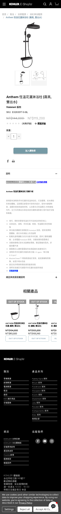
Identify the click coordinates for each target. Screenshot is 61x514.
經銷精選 (7, 382)
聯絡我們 (7, 463)
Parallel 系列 (37, 407)
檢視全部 (36, 419)
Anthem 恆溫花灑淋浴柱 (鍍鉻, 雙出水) (38, 324)
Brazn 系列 (37, 382)
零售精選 (7, 378)
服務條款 (7, 459)
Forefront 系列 (38, 386)
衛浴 (5, 390)
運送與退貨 (9, 451)
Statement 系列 (39, 398)
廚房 (5, 394)
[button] (30, 174)
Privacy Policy (25, 502)
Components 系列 (40, 411)
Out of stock (16, 338)
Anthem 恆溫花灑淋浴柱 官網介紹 (19, 191)
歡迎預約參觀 (10, 481)
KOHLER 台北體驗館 (13, 443)
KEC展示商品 (9, 398)
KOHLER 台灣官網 (12, 439)
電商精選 (7, 386)
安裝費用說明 (9, 447)
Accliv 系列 (37, 394)
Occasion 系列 (38, 390)
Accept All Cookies (46, 509)
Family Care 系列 (39, 378)
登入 (50, 4)
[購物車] (56, 4)
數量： (9, 130)
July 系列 (36, 403)
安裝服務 (7, 403)
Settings (9, 509)
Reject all (25, 509)
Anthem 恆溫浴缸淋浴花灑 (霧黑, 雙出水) (15, 324)
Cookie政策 (9, 455)
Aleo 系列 (36, 415)
